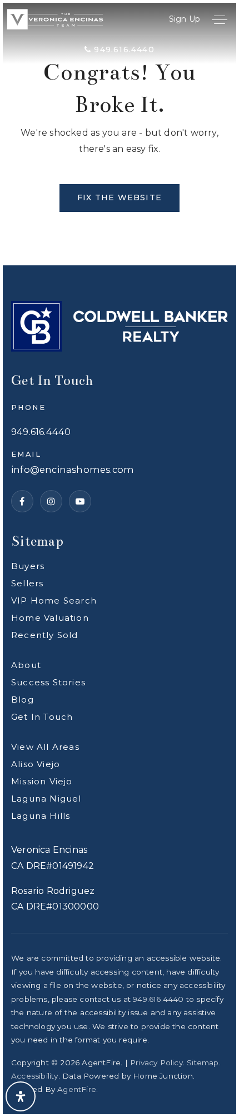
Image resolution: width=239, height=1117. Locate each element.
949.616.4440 (123, 50)
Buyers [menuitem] (27, 566)
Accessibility (34, 1075)
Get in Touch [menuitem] (42, 716)
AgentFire (76, 1089)
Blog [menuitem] (22, 699)
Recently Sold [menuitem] (44, 635)
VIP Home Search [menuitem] (54, 600)
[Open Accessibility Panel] (21, 1096)
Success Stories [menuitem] (48, 682)
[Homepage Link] (55, 18)
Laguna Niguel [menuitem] (46, 798)
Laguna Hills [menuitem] (40, 815)
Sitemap (202, 1062)
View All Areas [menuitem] (45, 747)
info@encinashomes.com (72, 470)
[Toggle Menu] (219, 19)
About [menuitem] (26, 665)
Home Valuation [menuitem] (50, 617)
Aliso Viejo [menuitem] (35, 764)
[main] (119, 134)
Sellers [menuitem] (27, 583)
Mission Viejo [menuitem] (42, 781)
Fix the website (119, 197)
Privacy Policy (156, 1062)
